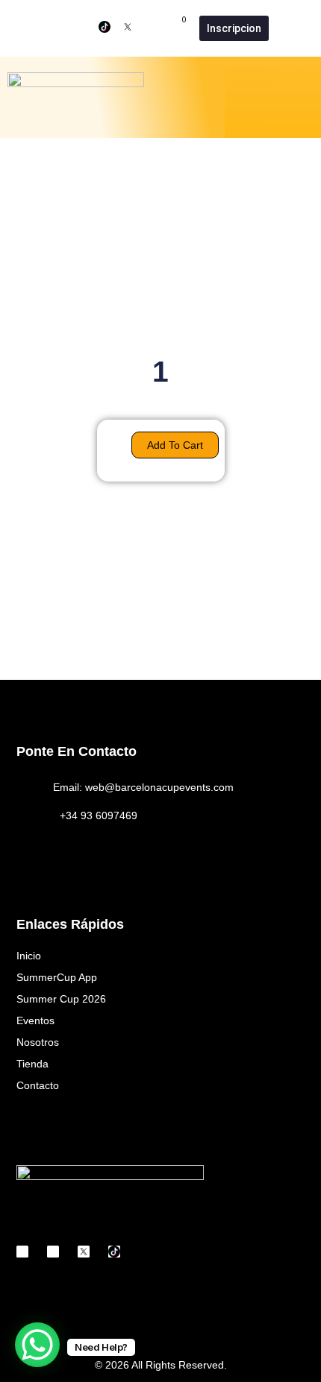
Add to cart (175, 445)
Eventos (35, 1020)
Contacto (37, 1085)
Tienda (32, 1064)
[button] (303, 97)
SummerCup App (56, 977)
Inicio (28, 956)
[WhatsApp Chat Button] (37, 1344)
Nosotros (37, 1042)
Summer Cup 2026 (61, 999)
